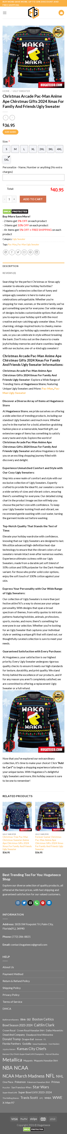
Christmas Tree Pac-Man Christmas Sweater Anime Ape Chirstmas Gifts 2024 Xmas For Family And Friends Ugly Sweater (17, 843)
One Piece (8, 1082)
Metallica (12, 1059)
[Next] (64, 830)
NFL (50, 1076)
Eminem (38, 1039)
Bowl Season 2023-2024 (17, 1025)
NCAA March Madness (23, 1075)
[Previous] (2, 830)
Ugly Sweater (21, 91)
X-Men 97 (8, 1102)
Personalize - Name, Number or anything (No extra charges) (32, 169)
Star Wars (41, 1087)
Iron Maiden (54, 1044)
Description (10, 266)
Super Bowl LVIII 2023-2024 (35, 1092)
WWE (57, 1097)
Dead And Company (14, 1034)
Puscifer (6, 1087)
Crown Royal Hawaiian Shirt (30, 1030)
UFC (41, 1098)
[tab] (33, 266)
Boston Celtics (43, 1019)
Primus (55, 1081)
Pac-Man (12, 244)
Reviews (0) (9, 273)
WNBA (47, 1098)
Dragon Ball (28, 1039)
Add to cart (33, 199)
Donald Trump (12, 1039)
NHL (59, 1076)
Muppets (28, 1060)
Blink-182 (25, 1019)
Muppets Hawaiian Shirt (46, 1060)
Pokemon (20, 1081)
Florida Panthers (12, 1043)
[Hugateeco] (33, 13)
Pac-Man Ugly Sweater (28, 244)
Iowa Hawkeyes (40, 1044)
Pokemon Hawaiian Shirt (38, 1082)
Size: (6, 141)
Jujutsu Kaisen (9, 1049)
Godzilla (26, 1043)
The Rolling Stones (11, 1098)
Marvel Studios (52, 1054)
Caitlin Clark (44, 1025)
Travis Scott (29, 1098)
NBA (8, 1068)
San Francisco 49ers (21, 1087)
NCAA (21, 1068)
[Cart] (61, 13)
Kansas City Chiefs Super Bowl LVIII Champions (23, 1054)
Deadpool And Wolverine (39, 1034)
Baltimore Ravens (11, 1019)
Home (6, 91)
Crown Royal (9, 1030)
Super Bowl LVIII (10, 1092)
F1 (45, 1039)
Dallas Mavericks (54, 1030)
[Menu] (5, 12)
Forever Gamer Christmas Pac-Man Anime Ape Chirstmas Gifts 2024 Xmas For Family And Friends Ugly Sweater (49, 843)
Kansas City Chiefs (31, 1049)
